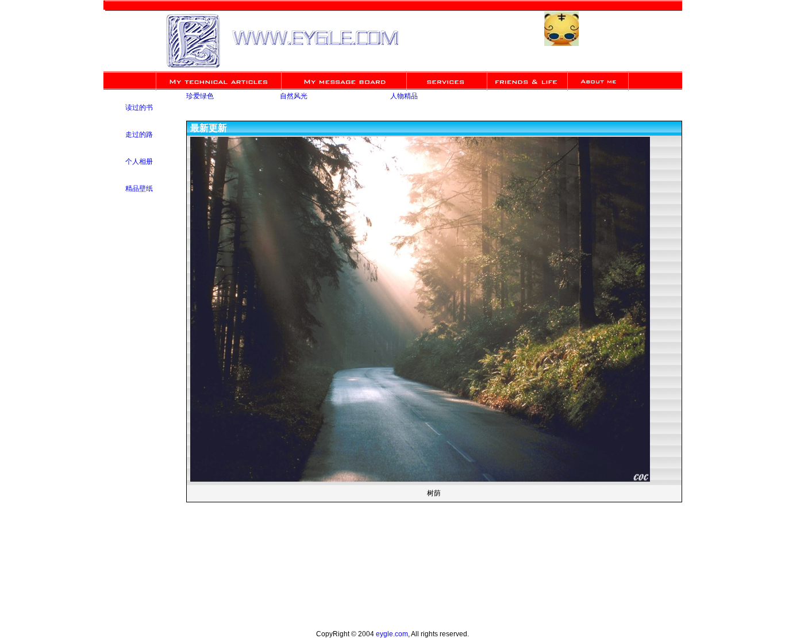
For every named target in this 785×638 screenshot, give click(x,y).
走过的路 (139, 135)
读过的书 (139, 108)
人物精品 (404, 97)
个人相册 (139, 162)
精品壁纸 (139, 189)
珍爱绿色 (200, 97)
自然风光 (293, 97)
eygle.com (392, 634)
